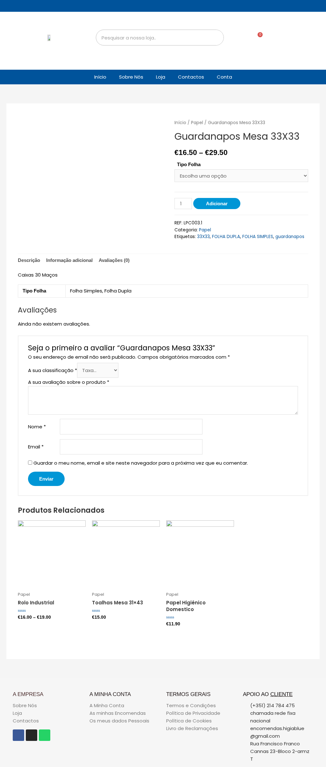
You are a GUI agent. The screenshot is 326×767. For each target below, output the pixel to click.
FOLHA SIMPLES (257, 237)
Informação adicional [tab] (69, 260)
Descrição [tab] (29, 260)
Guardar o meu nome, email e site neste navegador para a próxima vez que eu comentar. (140, 463)
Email (36, 446)
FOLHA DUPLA (226, 237)
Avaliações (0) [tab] (114, 260)
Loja (160, 77)
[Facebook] (18, 735)
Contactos (191, 77)
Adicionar (217, 203)
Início (100, 77)
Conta (224, 77)
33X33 (203, 237)
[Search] (215, 37)
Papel (197, 123)
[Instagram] (31, 735)
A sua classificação (52, 370)
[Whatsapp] (44, 735)
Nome (37, 426)
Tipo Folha (189, 164)
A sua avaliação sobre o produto (68, 382)
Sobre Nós (131, 77)
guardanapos (289, 237)
